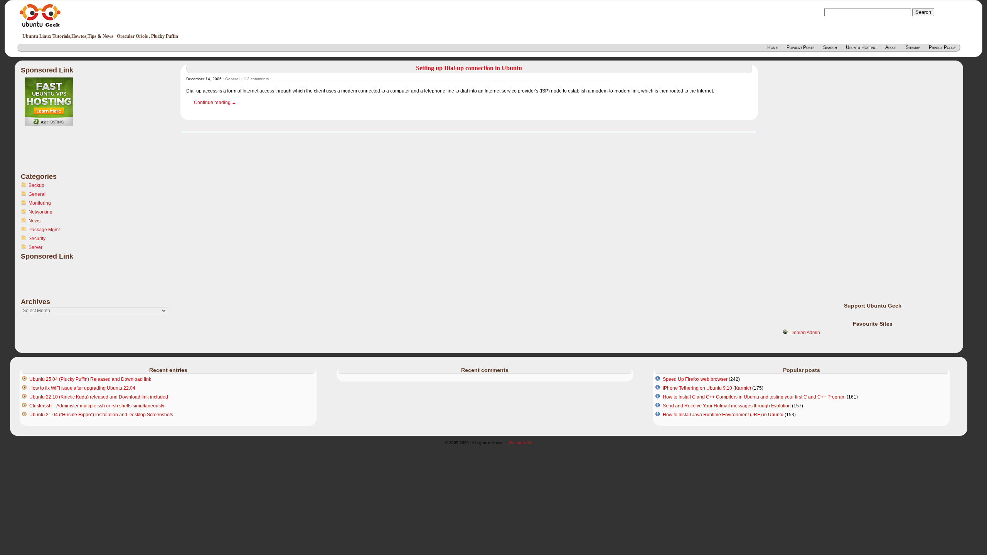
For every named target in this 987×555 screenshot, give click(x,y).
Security (37, 238)
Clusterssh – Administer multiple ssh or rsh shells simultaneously (96, 406)
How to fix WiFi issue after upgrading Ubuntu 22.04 (82, 388)
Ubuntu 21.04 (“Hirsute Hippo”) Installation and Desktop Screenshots (101, 414)
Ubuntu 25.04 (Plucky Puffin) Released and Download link (90, 379)
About (891, 47)
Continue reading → (215, 102)
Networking (40, 212)
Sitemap (913, 47)
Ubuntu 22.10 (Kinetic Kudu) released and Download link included (98, 397)
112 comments (256, 79)
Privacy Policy (942, 47)
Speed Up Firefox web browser (695, 379)
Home (772, 47)
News (34, 221)
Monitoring (40, 203)
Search (830, 47)
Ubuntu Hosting (861, 47)
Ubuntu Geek (520, 443)
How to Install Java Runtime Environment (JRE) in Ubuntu (723, 414)
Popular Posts (800, 47)
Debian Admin (805, 332)
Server (35, 247)
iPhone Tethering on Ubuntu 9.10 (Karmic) (707, 388)
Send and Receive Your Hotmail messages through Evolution (727, 406)
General (37, 194)
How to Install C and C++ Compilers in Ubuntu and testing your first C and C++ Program (754, 397)
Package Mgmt (44, 229)
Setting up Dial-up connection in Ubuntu (469, 68)
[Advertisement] (52, 153)
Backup (36, 185)
